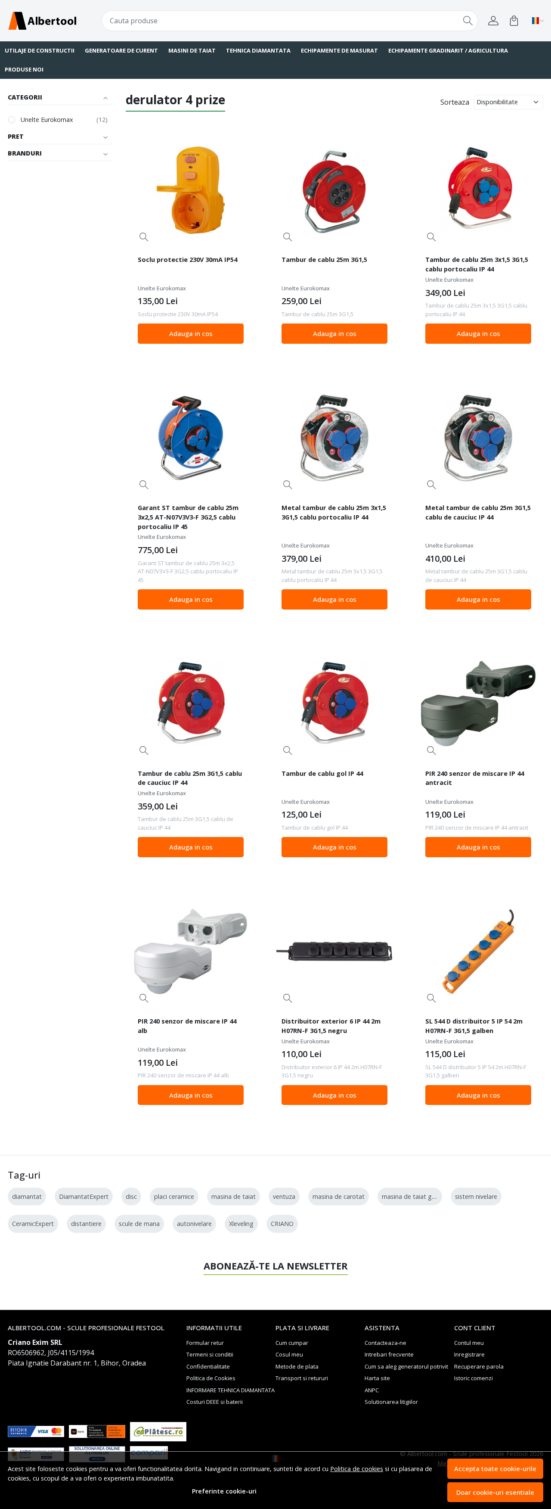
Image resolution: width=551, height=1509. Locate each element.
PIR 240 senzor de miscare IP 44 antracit (474, 778)
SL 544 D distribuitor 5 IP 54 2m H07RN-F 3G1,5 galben (474, 1026)
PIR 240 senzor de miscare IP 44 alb (187, 1026)
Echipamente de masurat (339, 50)
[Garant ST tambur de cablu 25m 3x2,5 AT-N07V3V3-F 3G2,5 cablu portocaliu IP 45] (191, 438)
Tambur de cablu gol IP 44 (322, 773)
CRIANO (282, 1224)
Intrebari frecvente (389, 1354)
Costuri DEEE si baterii (214, 1402)
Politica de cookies (356, 1469)
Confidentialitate (208, 1366)
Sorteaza (454, 102)
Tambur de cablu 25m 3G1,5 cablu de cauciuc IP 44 (190, 778)
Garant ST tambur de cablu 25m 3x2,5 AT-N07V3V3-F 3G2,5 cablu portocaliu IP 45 (188, 517)
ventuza (284, 1196)
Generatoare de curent (121, 50)
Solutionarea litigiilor (391, 1402)
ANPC (372, 1390)
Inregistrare (469, 1354)
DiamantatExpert (83, 1196)
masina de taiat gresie (413, 1196)
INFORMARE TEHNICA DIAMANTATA (230, 1390)
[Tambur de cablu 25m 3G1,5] (334, 190)
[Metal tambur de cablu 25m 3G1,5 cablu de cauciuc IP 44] (478, 438)
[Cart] (514, 20)
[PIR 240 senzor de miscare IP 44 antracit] (478, 704)
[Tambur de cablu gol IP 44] (334, 704)
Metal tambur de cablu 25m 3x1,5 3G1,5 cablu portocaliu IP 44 (334, 512)
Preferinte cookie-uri (224, 1491)
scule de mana (139, 1224)
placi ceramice (174, 1196)
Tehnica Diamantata (258, 50)
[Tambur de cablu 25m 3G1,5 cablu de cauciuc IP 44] (191, 704)
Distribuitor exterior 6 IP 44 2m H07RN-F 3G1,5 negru (331, 1026)
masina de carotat (339, 1196)
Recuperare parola (479, 1366)
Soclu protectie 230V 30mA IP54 (187, 259)
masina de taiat (233, 1196)
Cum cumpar (292, 1343)
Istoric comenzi (473, 1378)
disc (131, 1196)
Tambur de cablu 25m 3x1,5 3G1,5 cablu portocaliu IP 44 (476, 264)
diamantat (27, 1196)
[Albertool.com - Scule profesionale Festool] (53, 20)
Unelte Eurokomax (47, 119)
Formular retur (205, 1343)
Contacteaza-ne (385, 1343)
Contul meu (469, 1343)
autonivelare (194, 1224)
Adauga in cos (191, 333)
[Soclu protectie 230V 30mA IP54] (191, 190)
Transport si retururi (302, 1378)
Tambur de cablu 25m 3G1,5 (324, 259)
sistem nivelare (476, 1196)
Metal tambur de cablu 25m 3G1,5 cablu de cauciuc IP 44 (478, 512)
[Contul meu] (493, 20)
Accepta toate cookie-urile (495, 1468)
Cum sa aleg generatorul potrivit (406, 1366)
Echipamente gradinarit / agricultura (448, 50)
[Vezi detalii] (144, 237)
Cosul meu (289, 1354)
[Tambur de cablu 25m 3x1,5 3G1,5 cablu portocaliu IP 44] (478, 190)
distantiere (86, 1224)
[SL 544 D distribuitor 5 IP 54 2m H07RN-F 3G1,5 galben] (478, 951)
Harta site (377, 1378)
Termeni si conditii (209, 1354)
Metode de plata (297, 1366)
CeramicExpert (33, 1224)
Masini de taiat (192, 50)
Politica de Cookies (210, 1378)
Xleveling (241, 1224)
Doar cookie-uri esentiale (495, 1492)
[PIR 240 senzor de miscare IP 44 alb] (191, 951)
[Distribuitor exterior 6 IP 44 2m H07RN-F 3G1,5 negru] (334, 951)
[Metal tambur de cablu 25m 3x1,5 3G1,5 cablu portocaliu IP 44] (334, 438)
